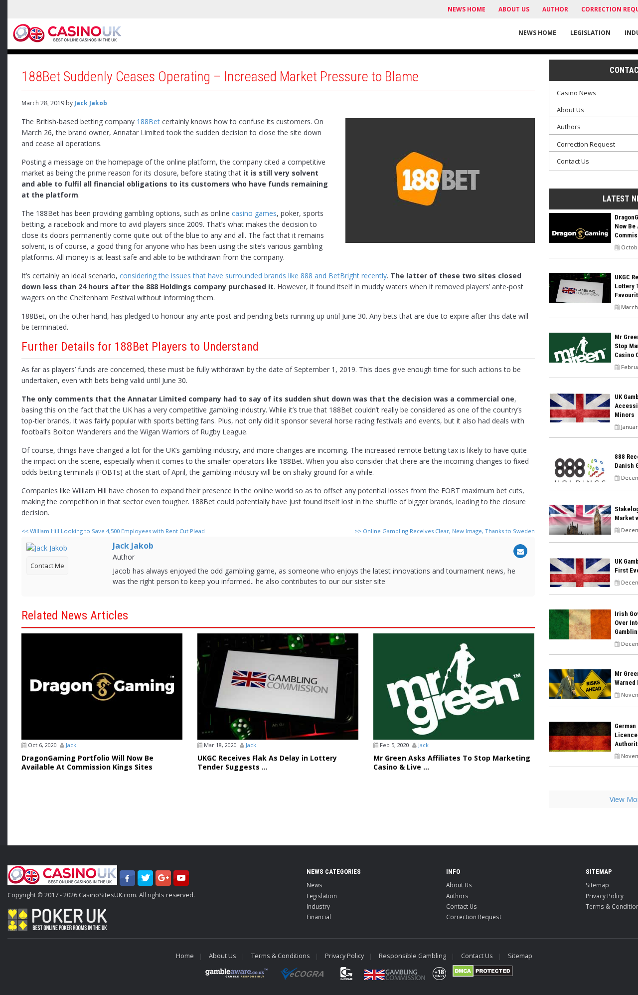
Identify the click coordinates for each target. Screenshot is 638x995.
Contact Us (461, 906)
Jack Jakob (90, 103)
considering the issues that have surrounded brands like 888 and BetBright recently (253, 275)
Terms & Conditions (280, 956)
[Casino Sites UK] (67, 33)
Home (185, 956)
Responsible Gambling (412, 956)
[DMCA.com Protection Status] (483, 971)
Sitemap (520, 956)
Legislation (590, 32)
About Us (513, 9)
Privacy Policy (344, 956)
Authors (457, 896)
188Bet (148, 121)
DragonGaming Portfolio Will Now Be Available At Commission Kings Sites (87, 762)
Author (555, 9)
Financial (319, 917)
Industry (318, 906)
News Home (466, 9)
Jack (71, 745)
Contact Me (47, 565)
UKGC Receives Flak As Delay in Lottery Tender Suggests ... (267, 762)
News (314, 885)
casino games (254, 213)
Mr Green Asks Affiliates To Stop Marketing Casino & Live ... (451, 762)
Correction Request (473, 917)
